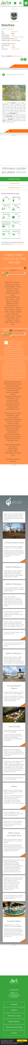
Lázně (12, 370)
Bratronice (8, 282)
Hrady (7, 362)
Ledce (12, 299)
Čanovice (17, 282)
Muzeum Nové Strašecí (12, 382)
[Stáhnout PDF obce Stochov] (22, 59)
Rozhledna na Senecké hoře (13, 454)
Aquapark (10, 346)
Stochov (7, 25)
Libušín (8, 301)
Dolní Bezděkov (9, 287)
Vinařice (17, 322)
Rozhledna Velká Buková (12, 426)
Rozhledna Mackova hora (13, 384)
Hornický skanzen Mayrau (13, 388)
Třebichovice (10, 318)
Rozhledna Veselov (12, 386)
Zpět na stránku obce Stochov (20, 131)
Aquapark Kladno (13, 390)
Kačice (12, 295)
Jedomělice (15, 293)
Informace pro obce (14, 1016)
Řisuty (12, 312)
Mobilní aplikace (14, 1021)
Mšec (16, 303)
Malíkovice (10, 303)
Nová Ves (18, 307)
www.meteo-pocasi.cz (19, 244)
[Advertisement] (14, 151)
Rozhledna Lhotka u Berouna (13, 460)
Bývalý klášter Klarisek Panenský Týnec (12, 439)
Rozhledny (24, 358)
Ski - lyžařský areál (10, 350)
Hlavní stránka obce (22, 66)
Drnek (18, 287)
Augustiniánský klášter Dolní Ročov (13, 446)
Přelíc (7, 312)
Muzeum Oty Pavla (12, 428)
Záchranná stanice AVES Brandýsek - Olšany (12, 414)
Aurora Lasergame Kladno (12, 393)
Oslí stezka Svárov (12, 430)
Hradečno (9, 291)
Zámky (13, 362)
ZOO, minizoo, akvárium (16, 343)
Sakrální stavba (20, 377)
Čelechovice (15, 56)
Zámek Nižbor (12, 432)
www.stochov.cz (16, 49)
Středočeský (14, 31)
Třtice (18, 318)
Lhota (17, 299)
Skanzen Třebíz (13, 424)
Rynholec (15, 314)
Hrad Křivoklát (13, 417)
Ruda (9, 314)
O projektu (14, 1004)
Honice (20, 56)
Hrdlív (16, 291)
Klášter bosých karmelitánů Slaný (13, 408)
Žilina (13, 324)
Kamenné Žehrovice (12, 297)
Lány (7, 299)
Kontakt (14, 1033)
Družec (9, 289)
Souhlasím (22, 1040)
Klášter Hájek (12, 449)
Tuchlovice (9, 320)
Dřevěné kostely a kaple (10, 366)
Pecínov (18, 310)
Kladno (13, 35)
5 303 (13, 45)
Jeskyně (5, 370)
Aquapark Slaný (12, 401)
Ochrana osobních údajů (14, 1027)
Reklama (14, 1010)
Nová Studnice (9, 307)
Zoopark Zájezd (12, 451)
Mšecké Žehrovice (12, 305)
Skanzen (20, 350)
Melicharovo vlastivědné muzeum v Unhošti (13, 420)
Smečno (7, 316)
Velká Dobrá (9, 322)
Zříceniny (20, 362)
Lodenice (15, 301)
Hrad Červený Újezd (12, 434)
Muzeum (22, 373)
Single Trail (14, 373)
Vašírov (16, 320)
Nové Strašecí (10, 310)
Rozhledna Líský (12, 399)
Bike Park (5, 373)
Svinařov (19, 316)
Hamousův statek (12, 403)
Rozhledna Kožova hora (13, 396)
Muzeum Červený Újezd (12, 436)
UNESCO (18, 346)
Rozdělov (19, 312)
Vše (6, 343)
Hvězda (7, 293)
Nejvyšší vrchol (21, 370)
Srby (12, 316)
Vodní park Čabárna (12, 405)
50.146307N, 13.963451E (17, 37)
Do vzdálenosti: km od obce (12, 268)
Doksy (17, 284)
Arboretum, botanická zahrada (9, 358)
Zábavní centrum (8, 377)
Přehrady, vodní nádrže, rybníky (14, 354)
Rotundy (22, 366)
